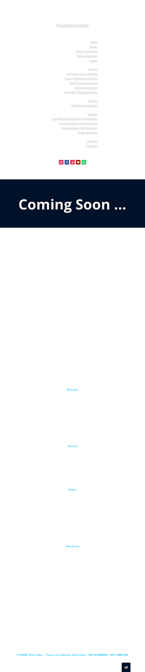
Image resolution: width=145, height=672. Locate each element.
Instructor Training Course (81, 92)
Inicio (94, 42)
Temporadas (18, 534)
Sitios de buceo (88, 133)
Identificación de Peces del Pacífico (75, 119)
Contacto (92, 146)
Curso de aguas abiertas (82, 74)
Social (12, 590)
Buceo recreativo (87, 51)
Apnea (93, 61)
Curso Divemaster (86, 88)
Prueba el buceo (21, 422)
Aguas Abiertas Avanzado (81, 79)
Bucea (94, 47)
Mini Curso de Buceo (84, 106)
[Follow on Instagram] (61, 162)
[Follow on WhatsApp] (84, 162)
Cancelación (17, 468)
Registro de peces (22, 556)
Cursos (93, 69)
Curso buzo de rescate (83, 83)
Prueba (93, 101)
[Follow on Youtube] (78, 162)
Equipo (13, 511)
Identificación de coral (26, 568)
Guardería (16, 579)
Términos (15, 479)
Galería (13, 500)
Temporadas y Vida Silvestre (79, 128)
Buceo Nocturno (87, 56)
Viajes (12, 434)
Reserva (92, 141)
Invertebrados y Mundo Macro (78, 124)
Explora (93, 114)
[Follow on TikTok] (72, 162)
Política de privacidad (25, 456)
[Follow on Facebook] (67, 162)
